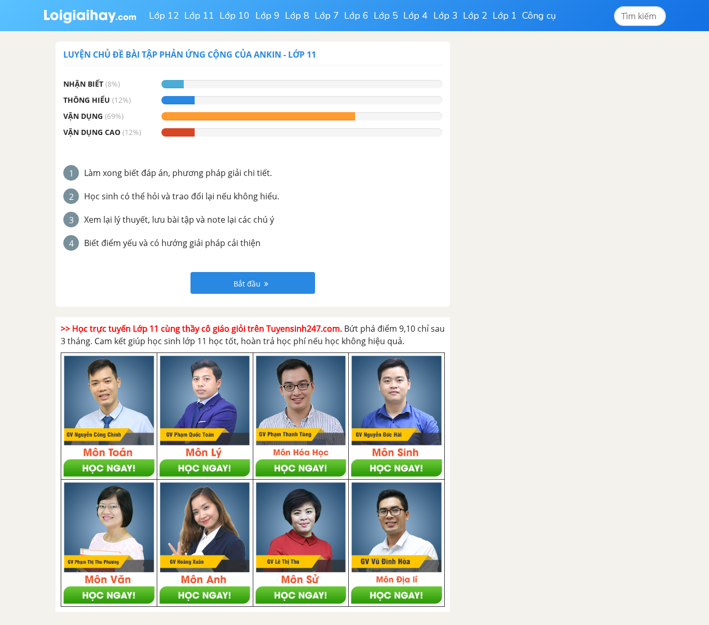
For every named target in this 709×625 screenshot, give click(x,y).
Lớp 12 (164, 15)
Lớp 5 (386, 15)
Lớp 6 (356, 15)
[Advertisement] (540, 197)
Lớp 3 (445, 15)
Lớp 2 (475, 15)
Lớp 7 (327, 15)
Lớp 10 (235, 15)
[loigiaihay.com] (90, 15)
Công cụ (539, 15)
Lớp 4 (415, 15)
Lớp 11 (199, 15)
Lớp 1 (505, 15)
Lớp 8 (297, 15)
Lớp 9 (267, 15)
